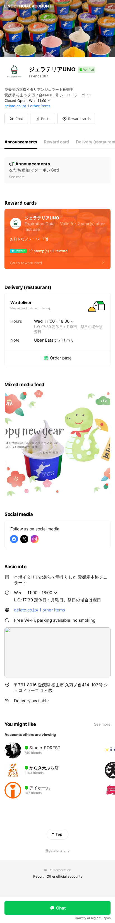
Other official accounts (64, 876)
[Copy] (50, 690)
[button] (42, 118)
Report (38, 876)
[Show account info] (86, 70)
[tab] (20, 142)
